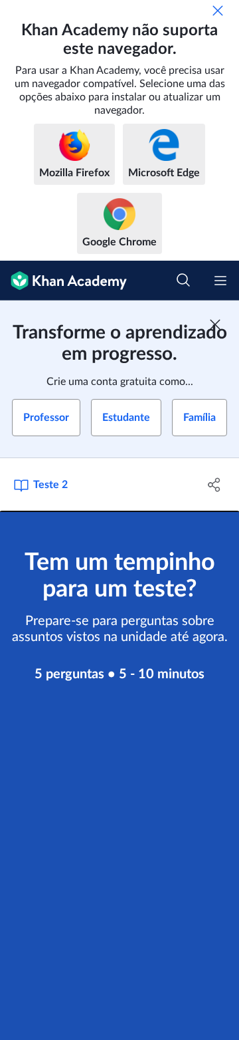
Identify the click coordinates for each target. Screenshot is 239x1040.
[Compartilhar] (214, 484)
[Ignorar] (217, 10)
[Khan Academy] (63, 280)
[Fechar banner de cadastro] (215, 324)
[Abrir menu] (220, 281)
